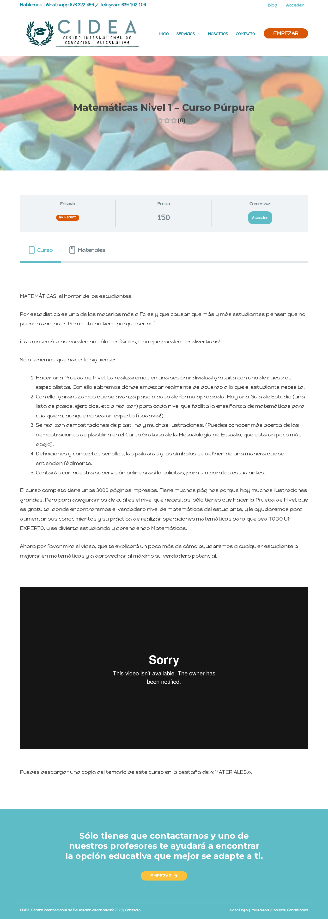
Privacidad (260, 910)
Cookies (278, 910)
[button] (164, 876)
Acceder (260, 217)
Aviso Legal (239, 910)
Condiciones (297, 910)
